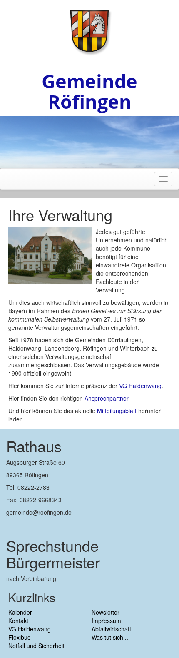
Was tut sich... (110, 637)
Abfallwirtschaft (111, 629)
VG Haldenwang (140, 385)
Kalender (20, 612)
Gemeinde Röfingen (89, 91)
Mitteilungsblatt (117, 410)
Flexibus (19, 637)
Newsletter (105, 612)
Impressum (106, 620)
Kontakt (18, 620)
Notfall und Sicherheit (36, 645)
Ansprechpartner (106, 398)
